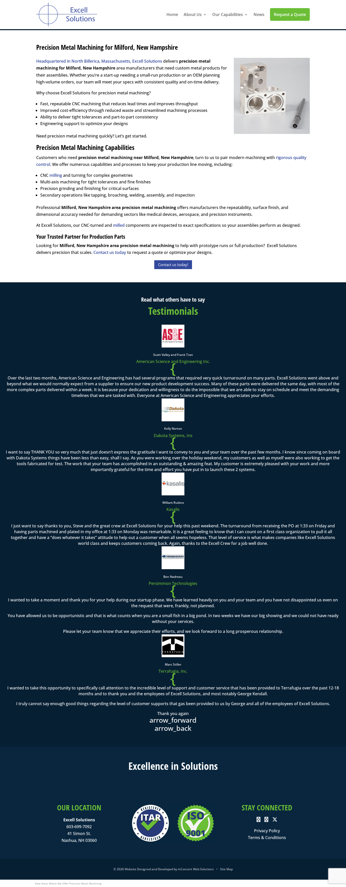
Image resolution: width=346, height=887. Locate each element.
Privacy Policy (267, 830)
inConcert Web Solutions (196, 869)
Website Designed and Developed (149, 869)
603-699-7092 (79, 826)
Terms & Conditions (267, 837)
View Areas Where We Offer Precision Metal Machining (68, 883)
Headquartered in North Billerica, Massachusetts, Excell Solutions (99, 61)
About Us (193, 14)
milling (55, 175)
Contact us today (109, 252)
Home (172, 14)
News (259, 14)
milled (119, 225)
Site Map (226, 869)
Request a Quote (290, 14)
